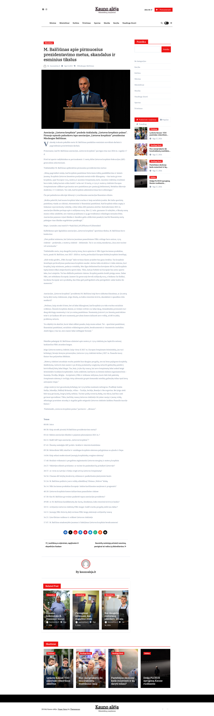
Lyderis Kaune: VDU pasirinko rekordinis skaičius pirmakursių (158, 135)
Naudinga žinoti (129, 23)
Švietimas (86, 23)
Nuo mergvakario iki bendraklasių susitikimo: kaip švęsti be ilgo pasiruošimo (160, 152)
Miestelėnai (65, 23)
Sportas (97, 23)
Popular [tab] (165, 119)
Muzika (107, 23)
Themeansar (75, 709)
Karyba (116, 23)
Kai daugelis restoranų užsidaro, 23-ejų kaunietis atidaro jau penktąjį (114, 618)
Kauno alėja (107, 8)
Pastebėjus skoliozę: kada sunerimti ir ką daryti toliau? (158, 167)
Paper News (62, 709)
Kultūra (76, 23)
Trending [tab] (142, 124)
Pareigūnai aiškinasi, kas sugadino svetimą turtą (85, 617)
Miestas (53, 23)
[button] (171, 23)
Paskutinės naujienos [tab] (147, 119)
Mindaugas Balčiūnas (86, 66)
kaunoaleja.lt (55, 66)
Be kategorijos (140, 61)
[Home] (45, 23)
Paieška (141, 41)
